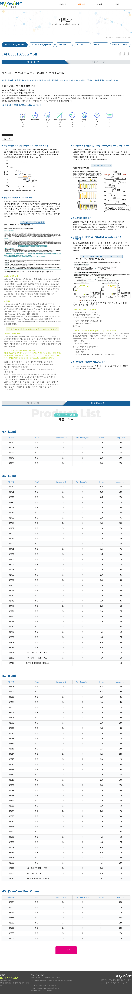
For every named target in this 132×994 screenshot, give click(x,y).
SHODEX (98, 44)
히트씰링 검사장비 (119, 44)
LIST (67, 950)
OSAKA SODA (14, 44)
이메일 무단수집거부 (125, 980)
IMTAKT (79, 44)
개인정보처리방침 (112, 980)
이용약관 (103, 980)
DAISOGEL (62, 44)
